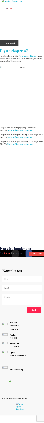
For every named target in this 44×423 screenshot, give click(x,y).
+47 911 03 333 (14, 347)
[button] (22, 189)
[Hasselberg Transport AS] (13, 3)
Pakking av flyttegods (7, 204)
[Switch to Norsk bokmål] (7, 8)
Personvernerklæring (16, 370)
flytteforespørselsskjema (23, 195)
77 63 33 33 (13, 338)
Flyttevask (3, 219)
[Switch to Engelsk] (11, 8)
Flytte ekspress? (14, 50)
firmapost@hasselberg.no (18, 355)
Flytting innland (5, 190)
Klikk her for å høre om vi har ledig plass (20, 130)
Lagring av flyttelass (7, 233)
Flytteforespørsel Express (27, 56)
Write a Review (37, 254)
